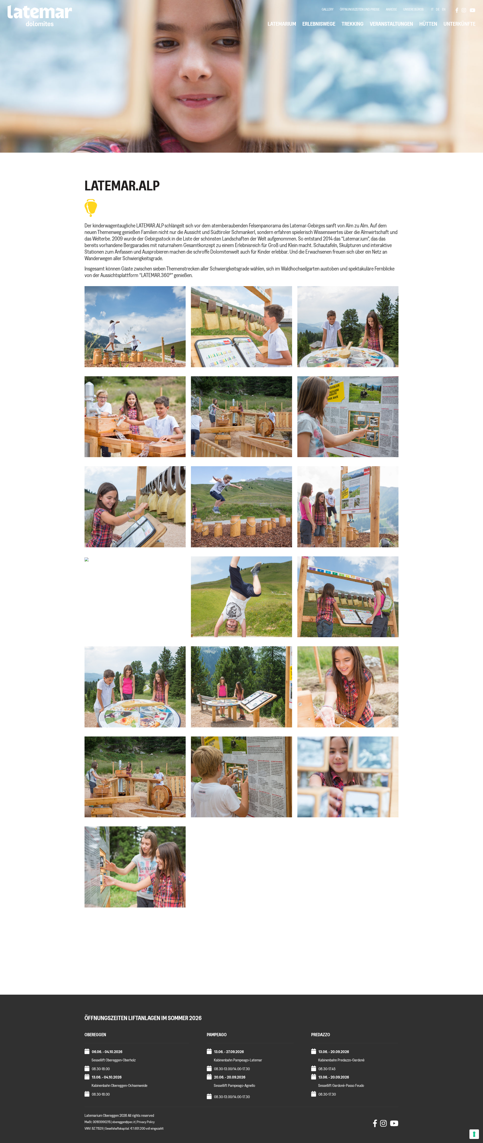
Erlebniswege (318, 23)
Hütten (428, 23)
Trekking (353, 23)
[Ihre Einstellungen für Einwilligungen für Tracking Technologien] (474, 1134)
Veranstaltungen (391, 23)
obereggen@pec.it (123, 1122)
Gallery (328, 9)
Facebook (458, 10)
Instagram (464, 10)
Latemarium (282, 23)
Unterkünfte (459, 23)
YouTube (472, 10)
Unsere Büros (413, 9)
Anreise (391, 9)
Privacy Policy (146, 1122)
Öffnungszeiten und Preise (360, 9)
